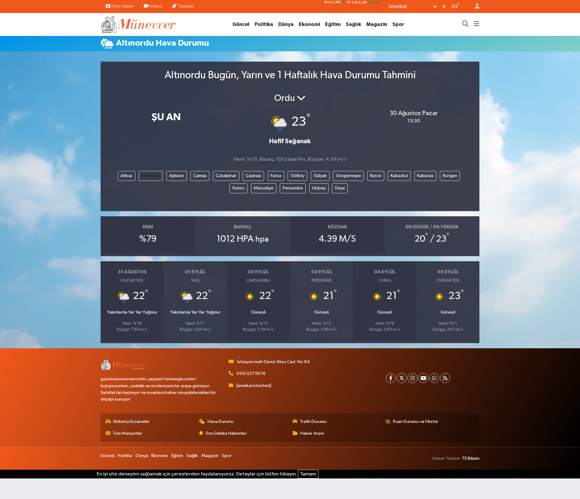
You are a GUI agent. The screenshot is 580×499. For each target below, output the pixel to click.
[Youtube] (423, 378)
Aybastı (176, 175)
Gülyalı (320, 175)
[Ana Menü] (476, 24)
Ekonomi (309, 24)
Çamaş (200, 175)
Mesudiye (263, 188)
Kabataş (425, 175)
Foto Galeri (122, 6)
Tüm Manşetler (127, 433)
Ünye (340, 188)
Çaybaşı (253, 175)
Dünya (286, 24)
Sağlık (353, 24)
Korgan (450, 175)
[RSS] (445, 378)
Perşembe (293, 188)
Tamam (308, 474)
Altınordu (151, 175)
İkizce (375, 175)
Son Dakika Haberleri (226, 433)
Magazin (376, 24)
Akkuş (126, 175)
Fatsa (275, 175)
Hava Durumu (221, 421)
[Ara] (465, 24)
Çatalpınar (226, 175)
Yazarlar (186, 6)
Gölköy (297, 175)
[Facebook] (391, 378)
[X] (402, 378)
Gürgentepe (348, 175)
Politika (264, 24)
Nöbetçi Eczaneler (131, 421)
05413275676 (251, 373)
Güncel (241, 24)
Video (156, 6)
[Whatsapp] (434, 378)
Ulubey (319, 188)
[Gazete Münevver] (139, 24)
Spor (398, 24)
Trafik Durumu (313, 421)
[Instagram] (412, 378)
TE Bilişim (470, 458)
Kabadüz (399, 175)
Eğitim (333, 24)
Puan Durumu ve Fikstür (415, 421)
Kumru (239, 188)
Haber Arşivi (312, 433)
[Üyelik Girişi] (474, 6)
